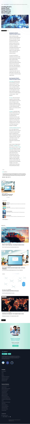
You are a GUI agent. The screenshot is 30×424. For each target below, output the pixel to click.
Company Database (6, 4)
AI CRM (2, 400)
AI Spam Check (4, 403)
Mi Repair (10, 111)
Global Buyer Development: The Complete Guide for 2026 (13, 313)
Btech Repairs (11, 81)
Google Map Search (4, 392)
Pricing (2, 372)
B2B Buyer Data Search (5, 395)
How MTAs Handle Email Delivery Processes (10, 290)
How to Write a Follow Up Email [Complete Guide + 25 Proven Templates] (7, 195)
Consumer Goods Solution (5, 406)
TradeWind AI (16, 145)
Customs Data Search (4, 391)
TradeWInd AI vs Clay (4, 380)
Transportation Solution (5, 407)
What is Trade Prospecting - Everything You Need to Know (13, 244)
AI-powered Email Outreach (5, 396)
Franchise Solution (4, 410)
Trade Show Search (4, 387)
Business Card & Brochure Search (6, 388)
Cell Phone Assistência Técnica (14, 127)
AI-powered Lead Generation (5, 385)
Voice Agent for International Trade (6, 399)
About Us (3, 375)
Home (2, 4)
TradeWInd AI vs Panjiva (5, 379)
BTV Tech (10, 97)
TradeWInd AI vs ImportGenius (5, 376)
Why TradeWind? (4, 371)
